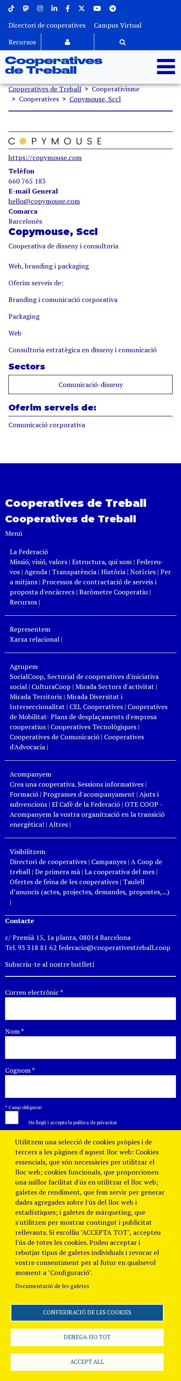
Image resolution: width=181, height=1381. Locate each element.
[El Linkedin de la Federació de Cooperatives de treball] (54, 8)
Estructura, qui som (102, 561)
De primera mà (57, 871)
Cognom (20, 1070)
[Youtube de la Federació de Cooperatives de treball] (97, 8)
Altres (58, 824)
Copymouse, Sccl (95, 98)
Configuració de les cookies (87, 1312)
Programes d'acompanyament (89, 794)
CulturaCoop (51, 686)
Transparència (74, 571)
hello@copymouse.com (44, 201)
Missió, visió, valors (38, 561)
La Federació (29, 551)
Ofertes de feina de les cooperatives (64, 881)
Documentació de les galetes (52, 1286)
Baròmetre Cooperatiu (113, 591)
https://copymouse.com (45, 157)
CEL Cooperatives (96, 706)
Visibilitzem (27, 851)
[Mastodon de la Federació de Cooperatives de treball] (25, 8)
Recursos (22, 41)
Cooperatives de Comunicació (54, 736)
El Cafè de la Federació (86, 804)
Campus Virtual (117, 25)
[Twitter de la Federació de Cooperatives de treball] (81, 8)
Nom (14, 1031)
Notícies (143, 571)
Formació (24, 794)
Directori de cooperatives (46, 25)
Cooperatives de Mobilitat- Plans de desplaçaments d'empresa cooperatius (89, 716)
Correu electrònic (34, 992)
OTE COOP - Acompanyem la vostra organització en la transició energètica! (87, 814)
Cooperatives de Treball (53, 66)
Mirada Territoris (36, 696)
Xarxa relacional (34, 639)
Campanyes (108, 861)
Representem (30, 629)
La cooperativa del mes (119, 871)
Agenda (36, 571)
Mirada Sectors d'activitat (114, 686)
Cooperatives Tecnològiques (93, 726)
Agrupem (24, 666)
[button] (68, 1121)
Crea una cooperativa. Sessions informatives (77, 784)
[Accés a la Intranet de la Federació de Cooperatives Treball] (67, 42)
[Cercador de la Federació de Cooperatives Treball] (122, 42)
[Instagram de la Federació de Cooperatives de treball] (40, 8)
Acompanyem (30, 774)
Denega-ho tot (87, 1337)
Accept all (87, 1362)
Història (113, 571)
